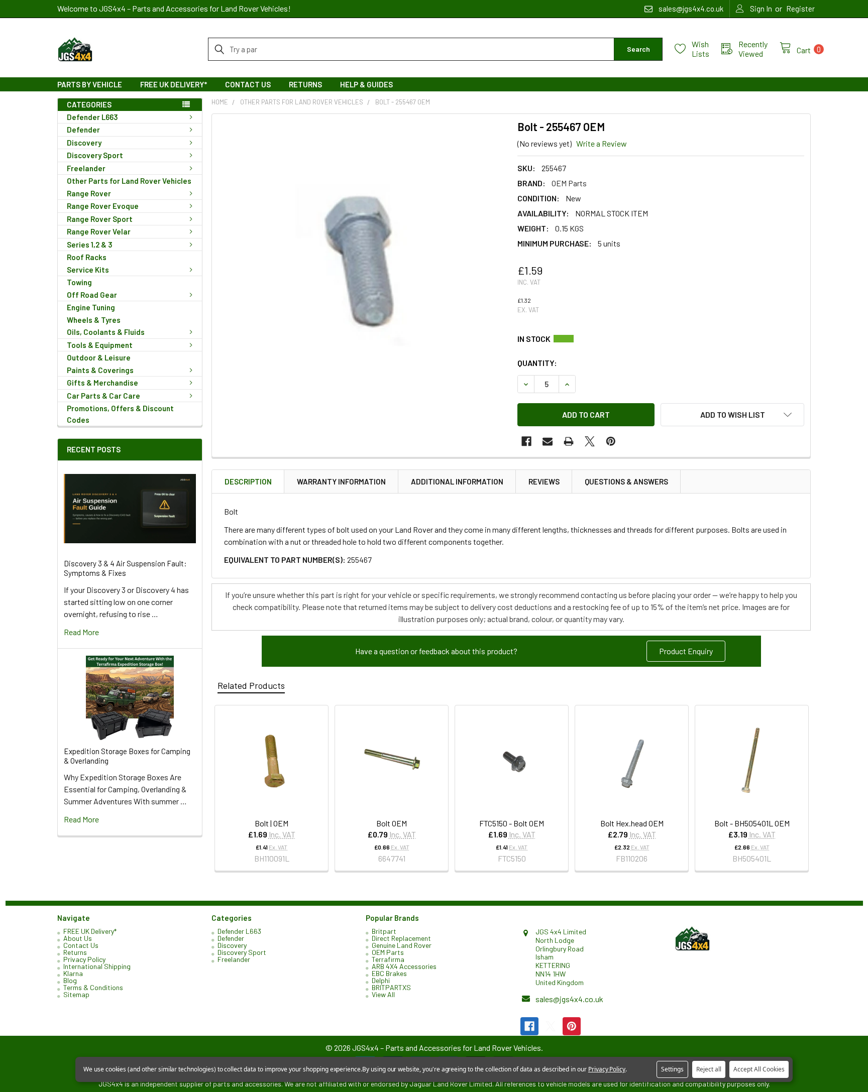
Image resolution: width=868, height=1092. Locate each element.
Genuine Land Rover (401, 945)
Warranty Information (341, 481)
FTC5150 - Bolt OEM (511, 823)
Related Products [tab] (251, 685)
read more (81, 632)
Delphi (381, 980)
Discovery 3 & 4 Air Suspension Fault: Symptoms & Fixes (125, 568)
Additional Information (457, 481)
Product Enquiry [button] (686, 651)
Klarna (73, 973)
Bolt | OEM (271, 823)
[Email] (547, 441)
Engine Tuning (91, 307)
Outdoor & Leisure (99, 357)
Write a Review (601, 143)
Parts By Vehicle (89, 84)
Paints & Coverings (100, 370)
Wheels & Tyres (94, 319)
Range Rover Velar (99, 231)
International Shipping (97, 966)
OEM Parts (388, 952)
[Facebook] (526, 441)
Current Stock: (660, 339)
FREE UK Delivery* (173, 84)
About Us (77, 938)
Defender (83, 129)
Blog (70, 980)
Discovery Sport (95, 155)
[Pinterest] (611, 441)
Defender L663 (92, 117)
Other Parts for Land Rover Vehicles (129, 180)
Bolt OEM (391, 823)
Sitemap (76, 994)
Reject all (708, 1069)
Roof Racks (86, 257)
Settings (672, 1069)
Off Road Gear (92, 294)
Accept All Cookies (759, 1069)
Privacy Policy (84, 959)
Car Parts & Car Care (103, 395)
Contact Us (248, 84)
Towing (79, 282)
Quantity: (537, 363)
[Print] (569, 441)
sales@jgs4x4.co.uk (569, 999)
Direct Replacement (401, 938)
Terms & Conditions (93, 987)
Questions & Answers (626, 481)
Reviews (544, 481)
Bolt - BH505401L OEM (752, 823)
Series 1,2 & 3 (90, 244)
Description (248, 481)
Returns (305, 84)
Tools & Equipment (100, 344)
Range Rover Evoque (103, 205)
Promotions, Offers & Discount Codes (120, 414)
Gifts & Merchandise (102, 382)
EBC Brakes (389, 973)
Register (800, 8)
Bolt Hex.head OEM (632, 823)
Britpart (384, 931)
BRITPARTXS (391, 987)
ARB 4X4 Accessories (404, 966)
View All (383, 994)
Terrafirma (388, 959)
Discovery (84, 142)
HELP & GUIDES (366, 84)
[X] (590, 441)
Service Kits (88, 269)
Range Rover (89, 193)
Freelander (86, 168)
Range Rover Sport (100, 218)
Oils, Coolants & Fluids (106, 331)
